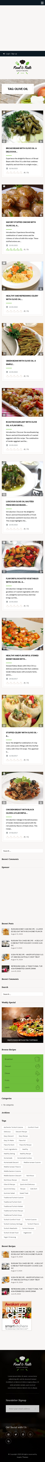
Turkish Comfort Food (12, 1220)
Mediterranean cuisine (32, 1162)
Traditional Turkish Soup (13, 1215)
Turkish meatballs (10, 1228)
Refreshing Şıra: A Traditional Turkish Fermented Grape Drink (26, 967)
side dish (33, 1189)
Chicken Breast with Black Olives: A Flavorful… (20, 811)
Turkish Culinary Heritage (13, 1224)
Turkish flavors (33, 1224)
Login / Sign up (11, 53)
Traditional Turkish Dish (12, 1202)
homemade (8, 1158)
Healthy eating (9, 1154)
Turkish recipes (28, 1228)
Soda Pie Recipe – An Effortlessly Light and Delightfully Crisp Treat (27, 956)
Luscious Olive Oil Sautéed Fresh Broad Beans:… (20, 503)
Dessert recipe (21, 1132)
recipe (22, 1189)
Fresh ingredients (10, 1149)
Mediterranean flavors (12, 1167)
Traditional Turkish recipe (13, 1211)
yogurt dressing (10, 1237)
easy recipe (23, 1136)
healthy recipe (25, 1154)
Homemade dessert (11, 1162)
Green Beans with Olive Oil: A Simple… (21, 362)
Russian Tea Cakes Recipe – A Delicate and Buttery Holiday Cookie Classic (27, 943)
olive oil (25, 1180)
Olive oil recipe (9, 1184)
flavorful (22, 1140)
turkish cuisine (30, 1220)
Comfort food (33, 1127)
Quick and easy (9, 1189)
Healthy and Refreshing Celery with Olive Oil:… (22, 297)
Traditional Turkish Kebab (13, 1206)
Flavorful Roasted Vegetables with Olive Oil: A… (22, 580)
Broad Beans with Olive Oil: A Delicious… (21, 150)
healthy (25, 1149)
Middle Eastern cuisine (12, 1171)
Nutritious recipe (10, 1180)
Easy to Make (9, 1140)
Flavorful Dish (9, 1145)
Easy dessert (9, 1136)
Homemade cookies (24, 1158)
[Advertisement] (22, 27)
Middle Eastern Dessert (12, 1176)
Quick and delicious (27, 1184)
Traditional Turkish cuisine (13, 1198)
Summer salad (9, 1193)
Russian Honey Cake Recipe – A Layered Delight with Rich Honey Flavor (27, 930)
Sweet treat (24, 1193)
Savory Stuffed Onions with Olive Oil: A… (21, 224)
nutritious (30, 1176)
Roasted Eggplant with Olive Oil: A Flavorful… (21, 423)
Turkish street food (11, 1233)
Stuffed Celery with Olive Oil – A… (22, 734)
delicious (7, 1132)
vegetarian (27, 1233)
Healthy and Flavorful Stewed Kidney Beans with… (22, 657)
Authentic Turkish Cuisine (13, 1127)
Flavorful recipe (25, 1145)
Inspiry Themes (22, 1457)
